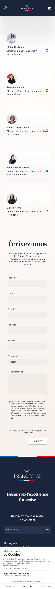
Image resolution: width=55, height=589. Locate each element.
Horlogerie (10, 543)
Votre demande (16, 372)
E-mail (12, 309)
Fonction (12, 325)
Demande (13, 356)
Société (11, 340)
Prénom (12, 278)
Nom (11, 293)
